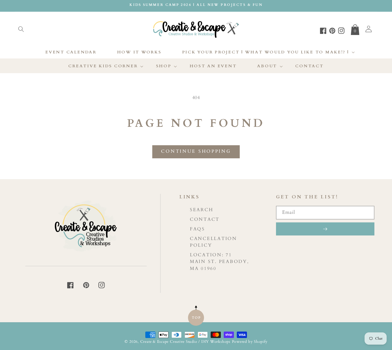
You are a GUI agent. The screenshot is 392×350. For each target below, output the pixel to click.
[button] (21, 29)
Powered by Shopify (249, 341)
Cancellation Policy (213, 241)
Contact (204, 219)
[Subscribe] (325, 228)
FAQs (197, 229)
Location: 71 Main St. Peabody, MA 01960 (219, 261)
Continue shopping (196, 151)
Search (201, 210)
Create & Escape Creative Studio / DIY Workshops (185, 341)
